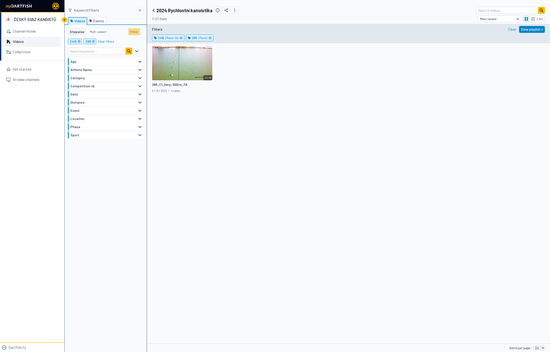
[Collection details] (217, 10)
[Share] (226, 10)
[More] (234, 10)
